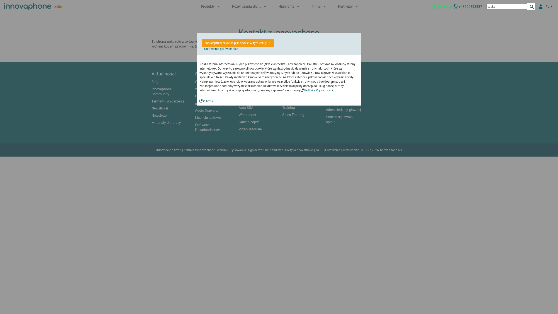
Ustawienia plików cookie (221, 49)
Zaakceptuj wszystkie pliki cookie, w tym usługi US (237, 43)
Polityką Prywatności (318, 90)
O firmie (208, 101)
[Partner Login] (540, 6)
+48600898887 (470, 7)
